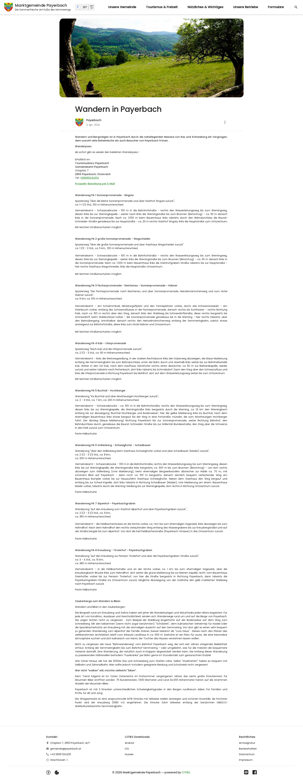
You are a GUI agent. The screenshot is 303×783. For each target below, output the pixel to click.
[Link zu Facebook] (254, 772)
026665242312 (89, 178)
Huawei (129, 754)
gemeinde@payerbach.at (65, 748)
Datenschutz (246, 754)
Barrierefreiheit (248, 748)
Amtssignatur (247, 743)
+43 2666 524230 (60, 754)
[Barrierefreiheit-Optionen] (48, 772)
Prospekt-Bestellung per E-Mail (95, 183)
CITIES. (186, 772)
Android (129, 743)
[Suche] (296, 7)
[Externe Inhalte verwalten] (57, 772)
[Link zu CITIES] (246, 772)
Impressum (246, 760)
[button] (151, 58)
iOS (127, 748)
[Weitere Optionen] (225, 122)
